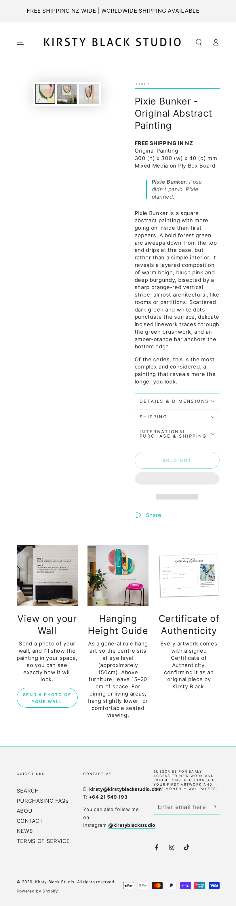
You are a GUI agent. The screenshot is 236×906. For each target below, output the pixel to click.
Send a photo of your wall (47, 698)
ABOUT (26, 811)
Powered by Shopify (37, 891)
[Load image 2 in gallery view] (67, 94)
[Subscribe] (215, 806)
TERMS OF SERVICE (43, 841)
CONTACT (30, 821)
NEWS (25, 831)
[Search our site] (198, 42)
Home (140, 84)
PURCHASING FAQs (43, 800)
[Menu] (20, 42)
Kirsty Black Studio (54, 882)
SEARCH (28, 790)
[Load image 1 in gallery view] (45, 94)
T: (105, 797)
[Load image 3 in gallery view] (89, 94)
